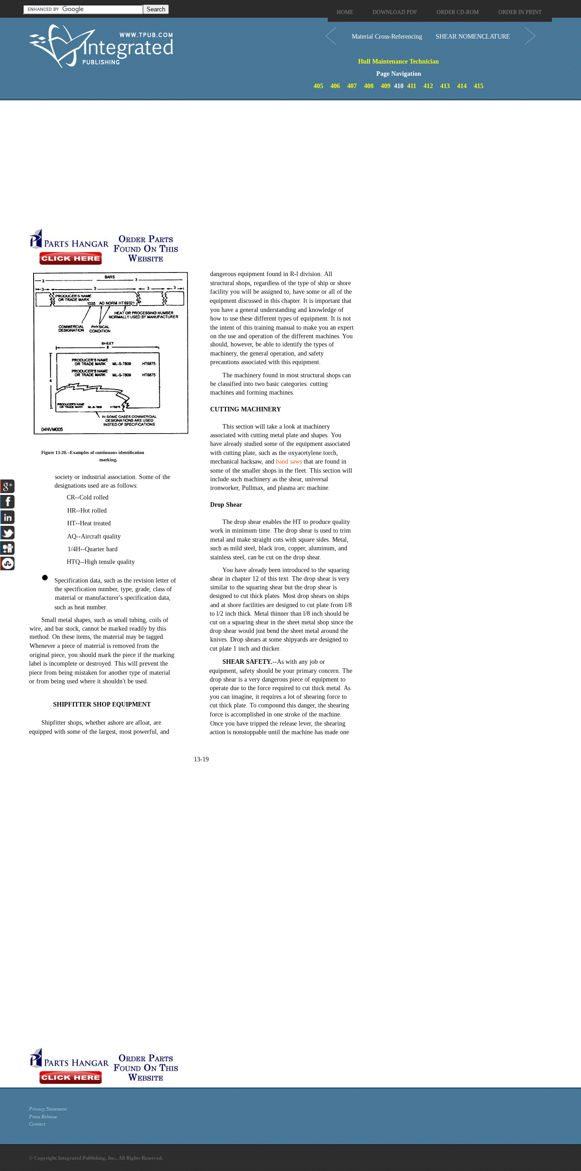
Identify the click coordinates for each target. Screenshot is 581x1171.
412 (428, 86)
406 (335, 86)
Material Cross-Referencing (387, 36)
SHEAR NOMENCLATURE (473, 36)
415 (478, 86)
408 (369, 86)
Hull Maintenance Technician (398, 61)
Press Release (43, 1116)
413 (445, 86)
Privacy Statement (48, 1109)
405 (318, 86)
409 (385, 86)
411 (411, 86)
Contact (37, 1124)
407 (352, 86)
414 (462, 86)
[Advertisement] (222, 163)
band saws (289, 461)
